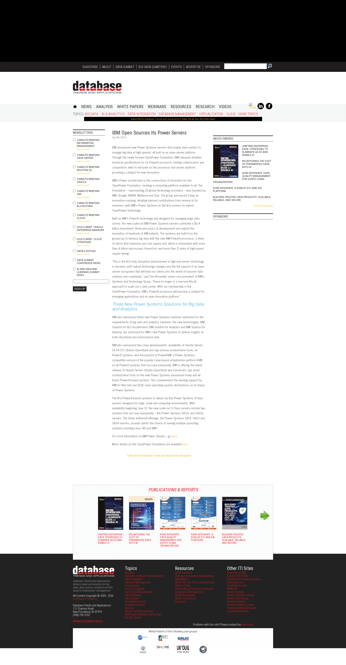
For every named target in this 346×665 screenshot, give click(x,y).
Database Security (135, 604)
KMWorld (232, 588)
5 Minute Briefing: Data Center (88, 156)
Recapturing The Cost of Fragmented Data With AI (256, 164)
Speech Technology (237, 598)
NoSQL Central (133, 617)
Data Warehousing (135, 601)
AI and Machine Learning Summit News (88, 272)
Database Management (177, 114)
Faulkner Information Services (243, 579)
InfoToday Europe (237, 585)
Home (75, 106)
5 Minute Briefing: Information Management (88, 142)
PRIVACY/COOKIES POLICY (87, 621)
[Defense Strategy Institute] (203, 652)
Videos (225, 106)
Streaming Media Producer (241, 608)
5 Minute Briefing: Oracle (88, 181)
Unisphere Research (238, 611)
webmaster (247, 624)
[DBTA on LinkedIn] (260, 108)
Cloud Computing (135, 588)
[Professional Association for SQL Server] (143, 653)
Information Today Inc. (85, 599)
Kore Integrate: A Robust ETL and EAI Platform (237, 190)
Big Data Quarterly (153, 67)
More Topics (248, 114)
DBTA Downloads (185, 595)
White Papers (130, 106)
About (106, 67)
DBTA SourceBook (185, 598)
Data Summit (125, 67)
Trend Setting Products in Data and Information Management (194, 590)
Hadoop (129, 608)
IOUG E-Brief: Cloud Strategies (89, 241)
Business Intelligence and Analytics (144, 576)
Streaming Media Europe (240, 604)
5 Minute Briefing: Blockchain (88, 205)
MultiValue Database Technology (143, 614)
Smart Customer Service (240, 595)
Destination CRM (236, 572)
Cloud (231, 114)
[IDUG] (143, 639)
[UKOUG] (183, 651)
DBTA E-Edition (86, 251)
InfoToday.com (235, 582)
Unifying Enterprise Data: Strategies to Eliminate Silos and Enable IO (255, 150)
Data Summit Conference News (89, 262)
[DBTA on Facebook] (269, 108)
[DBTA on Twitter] (252, 107)
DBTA (97, 87)
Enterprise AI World (237, 576)
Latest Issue (83, 149)
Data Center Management (139, 592)
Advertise (193, 67)
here (174, 435)
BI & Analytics (113, 114)
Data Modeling (133, 595)
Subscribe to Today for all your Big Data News (173, 119)
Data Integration (142, 114)
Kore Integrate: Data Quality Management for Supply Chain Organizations (242, 178)
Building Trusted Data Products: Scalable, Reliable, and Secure (242, 199)
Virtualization (211, 114)
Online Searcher (235, 592)
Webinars (157, 106)
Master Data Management (139, 611)
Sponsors (212, 67)
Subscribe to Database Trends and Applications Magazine (159, 455)
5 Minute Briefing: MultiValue (88, 168)
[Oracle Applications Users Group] (183, 640)
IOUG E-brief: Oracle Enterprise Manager (90, 229)
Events (176, 67)
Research (205, 106)
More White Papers (263, 206)
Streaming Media (236, 601)
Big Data (91, 114)
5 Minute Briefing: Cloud (88, 217)
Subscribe (90, 67)
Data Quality (132, 598)
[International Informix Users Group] (163, 640)
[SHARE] (163, 648)
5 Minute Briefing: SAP (88, 193)
